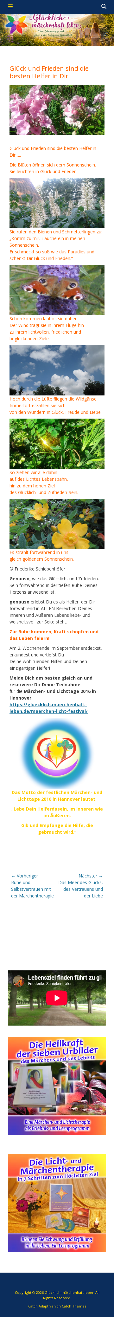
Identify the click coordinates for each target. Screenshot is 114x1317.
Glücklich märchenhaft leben (69, 1292)
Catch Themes (74, 1306)
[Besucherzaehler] (16, 850)
